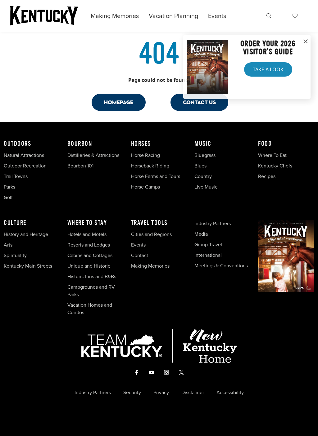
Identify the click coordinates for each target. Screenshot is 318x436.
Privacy (161, 392)
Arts (8, 244)
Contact (139, 255)
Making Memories (115, 15)
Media (201, 234)
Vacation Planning (173, 15)
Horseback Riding (150, 165)
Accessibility (230, 392)
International (208, 255)
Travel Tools (149, 223)
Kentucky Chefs (275, 165)
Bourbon (79, 144)
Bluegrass (205, 155)
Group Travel (208, 244)
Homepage (118, 102)
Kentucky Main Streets (28, 265)
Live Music (205, 186)
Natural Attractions (24, 155)
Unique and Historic (88, 265)
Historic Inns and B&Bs (91, 276)
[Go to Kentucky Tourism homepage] (44, 15)
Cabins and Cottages (89, 255)
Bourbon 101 (80, 165)
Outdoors (17, 144)
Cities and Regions (151, 234)
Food (265, 144)
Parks (9, 186)
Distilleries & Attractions (93, 155)
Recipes (267, 176)
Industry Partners (212, 223)
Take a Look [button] (268, 69)
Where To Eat (272, 155)
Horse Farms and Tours (155, 176)
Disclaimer (192, 392)
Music (202, 144)
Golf (8, 197)
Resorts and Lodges (88, 244)
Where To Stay (87, 223)
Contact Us (199, 102)
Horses (141, 144)
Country (203, 176)
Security (132, 392)
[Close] (305, 41)
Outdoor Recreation (25, 165)
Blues (200, 165)
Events (217, 15)
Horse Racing (145, 155)
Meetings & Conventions (221, 265)
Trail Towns (16, 176)
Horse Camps (145, 186)
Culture (15, 223)
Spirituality (16, 255)
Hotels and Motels (87, 234)
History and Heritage (26, 234)
